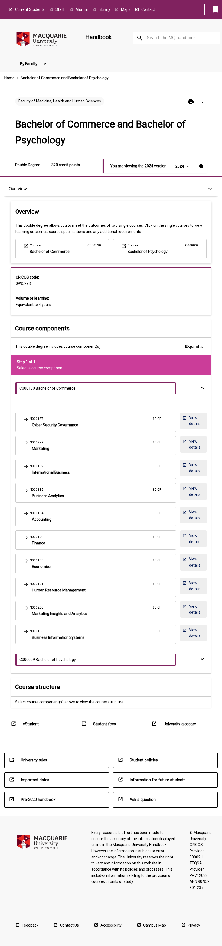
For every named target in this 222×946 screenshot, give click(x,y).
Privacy (194, 925)
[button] (95, 422)
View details (192, 422)
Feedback (30, 925)
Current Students (30, 9)
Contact (148, 9)
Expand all (195, 346)
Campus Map (154, 925)
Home (9, 78)
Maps (125, 9)
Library (104, 9)
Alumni (82, 9)
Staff (60, 9)
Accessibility (111, 925)
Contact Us (69, 925)
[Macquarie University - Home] (41, 40)
